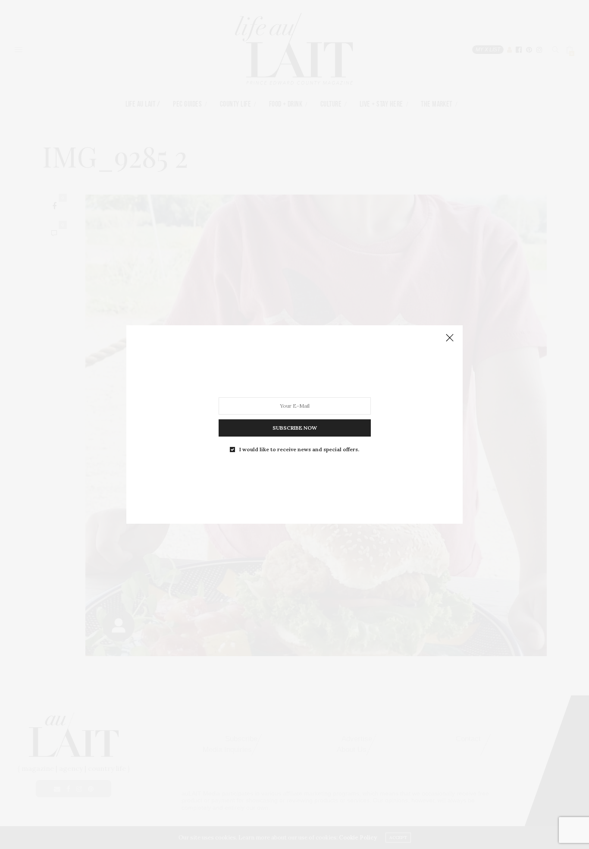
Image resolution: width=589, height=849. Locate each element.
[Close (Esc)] (449, 338)
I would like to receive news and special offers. (299, 449)
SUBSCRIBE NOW (295, 427)
